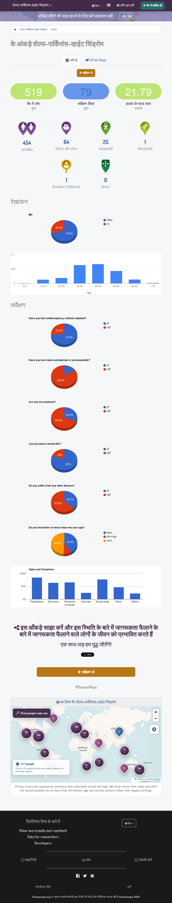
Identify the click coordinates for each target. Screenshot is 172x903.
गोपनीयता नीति (43, 887)
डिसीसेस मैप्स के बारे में (43, 821)
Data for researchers (43, 836)
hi (129, 823)
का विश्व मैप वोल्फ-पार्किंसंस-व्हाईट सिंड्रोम (87, 702)
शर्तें (129, 887)
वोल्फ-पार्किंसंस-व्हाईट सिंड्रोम (33, 29)
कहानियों (30, 859)
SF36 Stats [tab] (97, 60)
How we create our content (43, 830)
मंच (87, 859)
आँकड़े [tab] (73, 60)
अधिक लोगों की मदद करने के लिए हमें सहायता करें (75, 16)
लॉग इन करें (127, 5)
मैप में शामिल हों (154, 5)
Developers (43, 843)
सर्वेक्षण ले (87, 73)
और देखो (127, 16)
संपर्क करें (145, 859)
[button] (31, 5)
